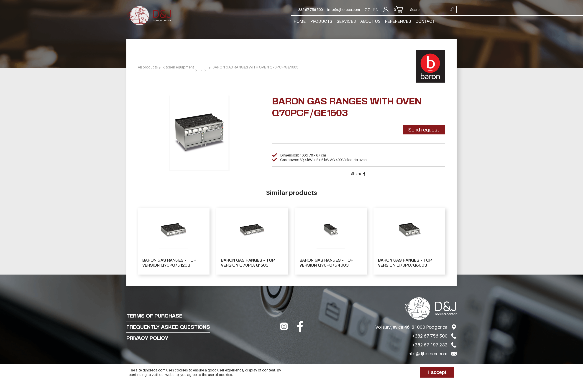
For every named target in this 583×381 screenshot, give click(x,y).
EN (375, 9)
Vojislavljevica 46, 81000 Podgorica (411, 327)
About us (370, 21)
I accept (437, 372)
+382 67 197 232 (429, 345)
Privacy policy (147, 338)
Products (321, 21)
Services (346, 21)
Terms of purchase (154, 315)
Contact (425, 21)
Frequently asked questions (168, 327)
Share (356, 173)
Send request (424, 129)
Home (300, 21)
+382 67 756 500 (309, 9)
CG (368, 9)
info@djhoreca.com (343, 9)
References (398, 21)
